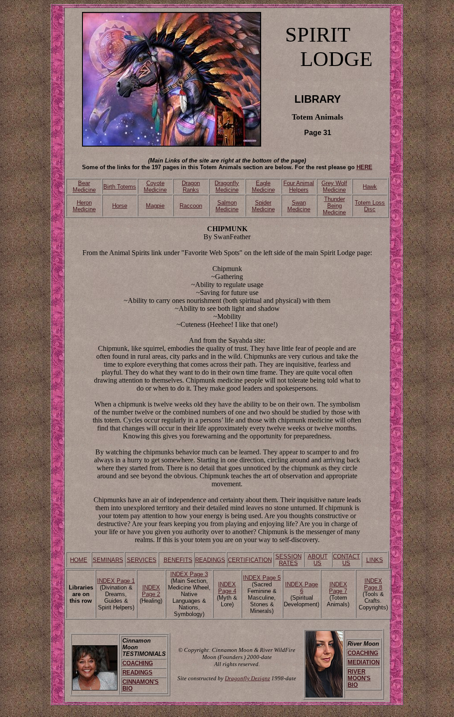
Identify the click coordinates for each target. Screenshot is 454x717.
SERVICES (142, 560)
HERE (364, 167)
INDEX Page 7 (338, 587)
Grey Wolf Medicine (334, 186)
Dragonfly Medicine (227, 186)
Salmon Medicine (227, 206)
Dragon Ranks (191, 186)
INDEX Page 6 (301, 587)
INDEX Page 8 (373, 584)
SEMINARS (108, 560)
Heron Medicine (84, 206)
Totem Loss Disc (370, 206)
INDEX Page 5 (262, 577)
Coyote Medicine (155, 186)
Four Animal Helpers (298, 186)
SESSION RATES (288, 559)
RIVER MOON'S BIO (359, 678)
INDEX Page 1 (116, 580)
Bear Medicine (84, 186)
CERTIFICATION (250, 560)
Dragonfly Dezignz (247, 678)
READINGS (210, 560)
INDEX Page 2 (151, 590)
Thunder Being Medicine (334, 206)
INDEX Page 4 (227, 587)
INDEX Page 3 (189, 574)
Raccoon (191, 205)
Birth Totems (119, 186)
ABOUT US (318, 559)
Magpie (155, 205)
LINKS (374, 560)
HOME (78, 560)
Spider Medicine (263, 206)
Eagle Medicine (263, 186)
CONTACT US (346, 559)
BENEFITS (178, 560)
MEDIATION (364, 662)
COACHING (137, 663)
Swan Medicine (298, 206)
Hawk (370, 186)
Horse (119, 205)
